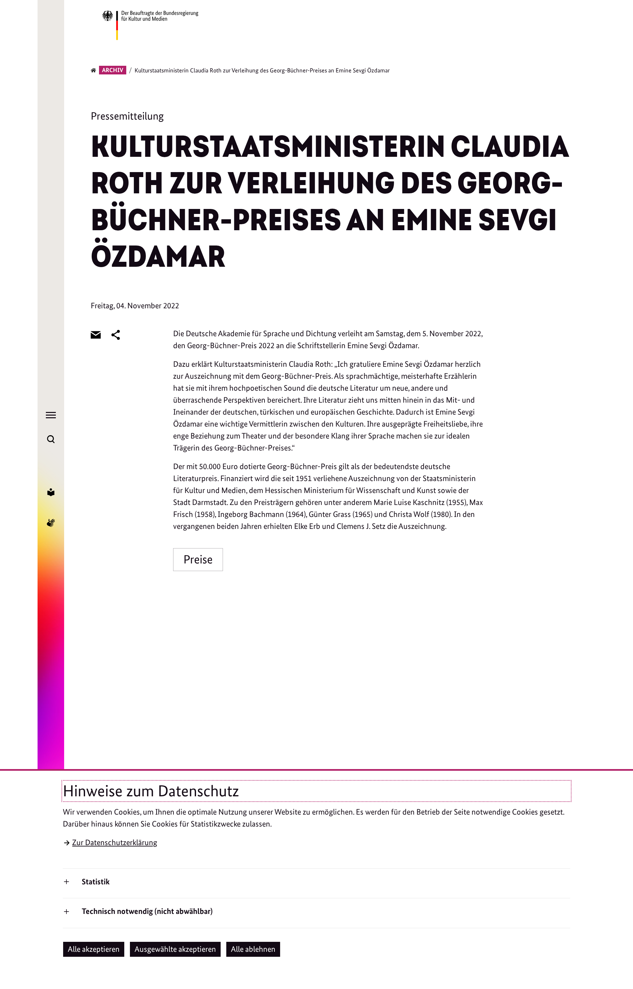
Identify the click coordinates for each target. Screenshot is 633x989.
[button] (94, 949)
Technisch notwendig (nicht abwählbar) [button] (147, 911)
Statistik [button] (96, 881)
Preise (198, 559)
